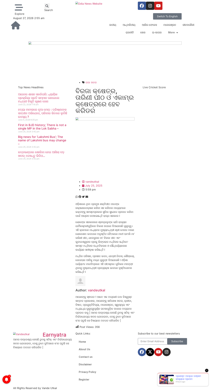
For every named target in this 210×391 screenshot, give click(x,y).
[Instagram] (150, 6)
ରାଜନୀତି (130, 32)
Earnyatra (54, 335)
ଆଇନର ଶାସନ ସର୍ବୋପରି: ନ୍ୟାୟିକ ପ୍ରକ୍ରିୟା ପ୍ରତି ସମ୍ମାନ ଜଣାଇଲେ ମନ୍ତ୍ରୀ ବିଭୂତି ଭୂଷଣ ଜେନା (38, 98)
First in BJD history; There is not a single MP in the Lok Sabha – (42, 126)
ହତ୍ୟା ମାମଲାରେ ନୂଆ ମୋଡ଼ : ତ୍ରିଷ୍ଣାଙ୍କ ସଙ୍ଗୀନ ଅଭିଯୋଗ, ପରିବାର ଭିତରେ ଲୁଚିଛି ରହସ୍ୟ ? (42, 113)
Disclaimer (85, 364)
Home (82, 341)
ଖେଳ (143, 32)
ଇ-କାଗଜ (157, 32)
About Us (84, 349)
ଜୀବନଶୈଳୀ (188, 24)
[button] (47, 6)
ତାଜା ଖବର (91, 82)
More (171, 32)
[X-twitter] (150, 352)
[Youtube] (158, 6)
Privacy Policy (87, 372)
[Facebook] (142, 6)
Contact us (86, 356)
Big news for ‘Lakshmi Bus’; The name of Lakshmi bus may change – (42, 140)
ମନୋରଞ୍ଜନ (169, 24)
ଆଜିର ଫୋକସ (149, 24)
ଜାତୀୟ (112, 24)
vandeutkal (96, 290)
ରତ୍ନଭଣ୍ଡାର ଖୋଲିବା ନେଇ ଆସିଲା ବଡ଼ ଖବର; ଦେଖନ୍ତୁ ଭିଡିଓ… (41, 153)
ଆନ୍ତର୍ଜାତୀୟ (129, 24)
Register (84, 379)
